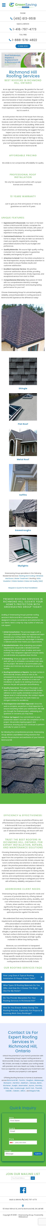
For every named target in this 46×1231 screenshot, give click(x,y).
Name (12, 1118)
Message (7, 1151)
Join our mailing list (23, 1174)
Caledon (16, 1091)
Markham (25, 1083)
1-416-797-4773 (24, 29)
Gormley (38, 1085)
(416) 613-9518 (24, 19)
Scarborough (20, 1088)
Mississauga (39, 1080)
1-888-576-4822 (24, 40)
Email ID (12, 1128)
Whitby (6, 1088)
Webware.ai (23, 1217)
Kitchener (7, 1085)
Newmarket (23, 1085)
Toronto (22, 1080)
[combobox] (11, 1142)
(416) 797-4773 (30, 1200)
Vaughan (30, 1080)
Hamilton (16, 1083)
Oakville (9, 1091)
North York (30, 1088)
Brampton (8, 1083)
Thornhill (38, 1088)
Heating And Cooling (27, 576)
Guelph (15, 1085)
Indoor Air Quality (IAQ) (34, 581)
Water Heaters (18, 581)
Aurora (31, 1085)
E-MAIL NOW (23, 46)
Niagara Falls (35, 1091)
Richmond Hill (12, 1080)
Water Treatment (22, 578)
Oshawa (33, 1083)
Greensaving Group (25, 1215)
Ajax (12, 1088)
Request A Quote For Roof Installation (23, 588)
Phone (12, 1139)
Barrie (39, 1083)
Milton (23, 1091)
